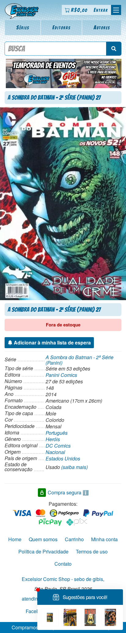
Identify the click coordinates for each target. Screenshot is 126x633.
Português (57, 432)
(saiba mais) (74, 467)
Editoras (61, 27)
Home (14, 539)
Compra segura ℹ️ (68, 492)
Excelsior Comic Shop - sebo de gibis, (63, 579)
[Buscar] (113, 49)
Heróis (53, 439)
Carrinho (74, 539)
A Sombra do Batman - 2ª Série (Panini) (79, 360)
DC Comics (58, 445)
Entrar (101, 10)
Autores (102, 27)
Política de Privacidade (43, 551)
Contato (63, 563)
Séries (22, 27)
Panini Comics (61, 374)
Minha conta (104, 539)
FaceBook (37, 611)
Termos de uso (92, 551)
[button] (116, 10)
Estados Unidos (63, 458)
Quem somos (43, 539)
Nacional (55, 452)
